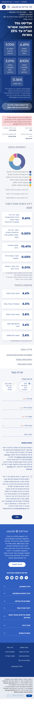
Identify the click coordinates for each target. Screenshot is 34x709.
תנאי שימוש (24, 647)
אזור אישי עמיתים (7, 2)
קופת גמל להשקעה (26, 14)
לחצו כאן (16, 124)
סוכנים (17, 2)
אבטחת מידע (9, 652)
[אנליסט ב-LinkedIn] (22, 578)
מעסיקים (24, 2)
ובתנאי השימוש (18, 692)
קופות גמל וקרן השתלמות (17, 12)
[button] (17, 586)
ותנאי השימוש (21, 457)
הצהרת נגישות (24, 652)
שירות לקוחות (17, 564)
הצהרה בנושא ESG (25, 364)
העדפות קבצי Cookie (18, 695)
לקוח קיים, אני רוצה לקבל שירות (8, 387)
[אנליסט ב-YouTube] (17, 578)
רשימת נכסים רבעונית (24, 359)
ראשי (31, 12)
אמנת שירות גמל (24, 660)
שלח (17, 517)
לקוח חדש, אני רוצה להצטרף (24, 387)
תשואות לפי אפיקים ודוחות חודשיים (19, 355)
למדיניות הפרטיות (8, 683)
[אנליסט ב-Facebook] (26, 578)
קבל (29, 695)
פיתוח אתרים (14, 666)
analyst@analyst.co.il (21, 508)
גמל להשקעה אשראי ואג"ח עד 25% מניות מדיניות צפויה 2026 (17, 106)
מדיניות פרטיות (24, 656)
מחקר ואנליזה (10, 656)
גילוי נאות (10, 647)
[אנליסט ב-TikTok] (7, 578)
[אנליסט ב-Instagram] (12, 578)
